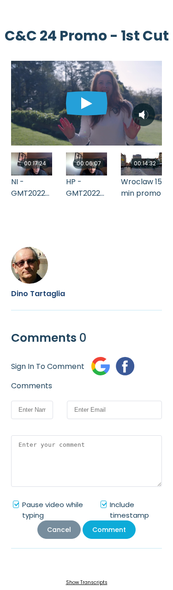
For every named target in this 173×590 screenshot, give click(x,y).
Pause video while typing (52, 510)
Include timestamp (129, 510)
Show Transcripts (86, 582)
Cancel (59, 529)
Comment (109, 529)
